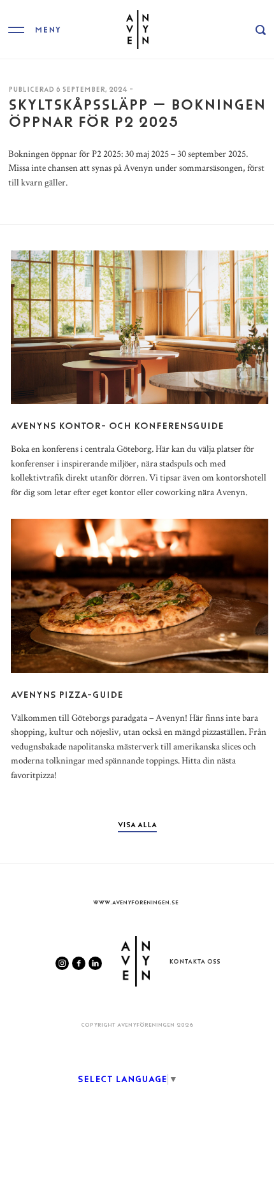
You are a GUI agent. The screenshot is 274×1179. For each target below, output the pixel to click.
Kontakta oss (194, 961)
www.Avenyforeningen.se (135, 902)
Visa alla (137, 824)
